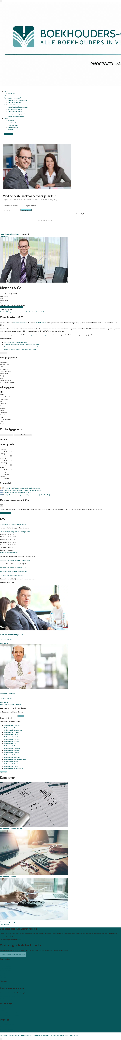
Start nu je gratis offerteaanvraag (35, 335)
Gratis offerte (8, 134)
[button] (13, 524)
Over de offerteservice (7, 1027)
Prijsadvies (3, 983)
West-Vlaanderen (13, 123)
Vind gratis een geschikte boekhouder (11, 307)
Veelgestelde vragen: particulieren (11, 1013)
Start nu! (21, 716)
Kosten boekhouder (10, 105)
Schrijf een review (5, 513)
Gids (5, 96)
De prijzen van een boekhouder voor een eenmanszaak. (21, 347)
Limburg (10, 129)
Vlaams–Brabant (5, 970)
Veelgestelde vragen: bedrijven (9, 1015)
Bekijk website (18, 435)
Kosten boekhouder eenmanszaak (18, 107)
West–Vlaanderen (5, 966)
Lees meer (4, 353)
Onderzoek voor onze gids (8, 1031)
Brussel (10, 132)
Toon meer (4, 772)
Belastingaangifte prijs (15, 111)
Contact (2, 1010)
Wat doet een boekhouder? (12, 98)
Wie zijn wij (11, 93)
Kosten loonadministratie (16, 116)
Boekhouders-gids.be (6, 1035)
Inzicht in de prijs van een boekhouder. (16, 342)
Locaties (6, 118)
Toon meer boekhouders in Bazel (10, 704)
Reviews (38, 312)
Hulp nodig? (3, 1008)
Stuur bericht (27, 435)
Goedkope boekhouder (15, 102)
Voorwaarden (37, 1035)
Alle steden (3, 977)
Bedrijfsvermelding (6, 999)
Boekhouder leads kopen (8, 996)
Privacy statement (26, 1035)
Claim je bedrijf (5, 236)
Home (6, 91)
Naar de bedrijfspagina (45, 220)
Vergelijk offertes (26, 210)
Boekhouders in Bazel (12, 234)
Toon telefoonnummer (7, 435)
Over (1, 312)
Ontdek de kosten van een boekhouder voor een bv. (20, 349)
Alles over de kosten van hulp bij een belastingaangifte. (21, 344)
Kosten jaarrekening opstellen (17, 114)
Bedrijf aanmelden (62, 1035)
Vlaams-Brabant (13, 127)
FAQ (42, 312)
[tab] (60, 524)
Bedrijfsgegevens (9, 312)
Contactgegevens (20, 312)
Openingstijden (31, 312)
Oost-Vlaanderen (13, 125)
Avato (23, 940)
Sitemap (16, 1035)
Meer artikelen (4, 924)
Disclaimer (46, 1035)
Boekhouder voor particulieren (17, 100)
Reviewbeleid (73, 1035)
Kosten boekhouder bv (15, 109)
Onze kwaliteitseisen (6, 1029)
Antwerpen (11, 120)
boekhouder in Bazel (19, 323)
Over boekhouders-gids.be (8, 1025)
